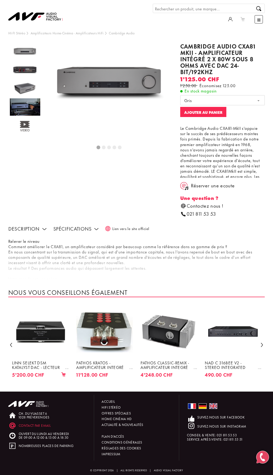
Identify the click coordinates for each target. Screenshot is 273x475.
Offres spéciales (116, 413)
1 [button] (98, 147)
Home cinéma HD (116, 418)
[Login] (230, 18)
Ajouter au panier (203, 112)
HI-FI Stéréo (16, 32)
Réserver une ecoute (213, 185)
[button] (11, 344)
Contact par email (35, 425)
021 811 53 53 (201, 213)
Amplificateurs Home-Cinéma (52, 32)
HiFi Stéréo (111, 407)
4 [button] (114, 147)
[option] (25, 52)
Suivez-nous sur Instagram (221, 426)
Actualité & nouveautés (122, 424)
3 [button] (109, 147)
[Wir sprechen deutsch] (203, 406)
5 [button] (120, 147)
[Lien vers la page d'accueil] (37, 12)
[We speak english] (213, 406)
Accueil (108, 401)
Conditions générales (122, 442)
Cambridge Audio (122, 32)
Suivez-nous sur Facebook (220, 417)
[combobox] (222, 100)
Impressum (111, 453)
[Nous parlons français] (192, 406)
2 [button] (104, 147)
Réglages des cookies (121, 447)
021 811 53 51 (233, 439)
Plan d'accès (113, 436)
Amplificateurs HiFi (90, 32)
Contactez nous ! (205, 205)
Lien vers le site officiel (130, 228)
